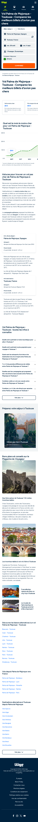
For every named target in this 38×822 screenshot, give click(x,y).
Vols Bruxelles (6, 745)
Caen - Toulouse (7, 633)
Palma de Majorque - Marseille (12, 685)
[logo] (4, 2)
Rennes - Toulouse (8, 658)
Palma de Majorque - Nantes (11, 689)
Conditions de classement (19, 792)
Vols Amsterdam (7, 716)
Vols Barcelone (7, 727)
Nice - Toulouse (7, 651)
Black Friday (19, 782)
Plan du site (19, 802)
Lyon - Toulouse (7, 644)
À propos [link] (19, 778)
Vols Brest (5, 741)
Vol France (21, 73)
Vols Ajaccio (6, 709)
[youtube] (24, 816)
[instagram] (17, 816)
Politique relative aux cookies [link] (19, 795)
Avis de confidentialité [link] (19, 798)
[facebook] (13, 816)
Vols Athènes (6, 720)
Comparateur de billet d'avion (9, 73)
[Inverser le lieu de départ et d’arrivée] (32, 37)
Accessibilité (19, 805)
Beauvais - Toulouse (8, 629)
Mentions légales (19, 788)
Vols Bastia (5, 730)
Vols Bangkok (6, 723)
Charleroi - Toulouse (8, 636)
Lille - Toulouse (7, 640)
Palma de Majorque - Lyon (10, 682)
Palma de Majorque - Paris (10, 693)
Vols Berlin (5, 734)
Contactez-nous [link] (19, 785)
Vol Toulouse (29, 73)
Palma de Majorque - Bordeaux (12, 678)
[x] (21, 816)
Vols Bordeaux (7, 738)
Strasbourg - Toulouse (9, 662)
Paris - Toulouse (7, 655)
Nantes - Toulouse (8, 647)
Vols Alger (5, 712)
